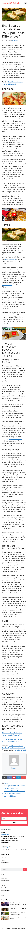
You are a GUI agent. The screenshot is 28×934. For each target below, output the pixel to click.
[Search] (25, 869)
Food (6, 783)
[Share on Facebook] (9, 777)
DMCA (3, 865)
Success (3, 885)
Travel (2, 892)
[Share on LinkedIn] (18, 777)
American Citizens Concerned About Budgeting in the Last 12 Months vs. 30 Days (13, 793)
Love (2, 895)
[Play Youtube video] (14, 214)
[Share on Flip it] (23, 777)
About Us (3, 857)
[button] (25, 3)
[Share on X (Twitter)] (4, 777)
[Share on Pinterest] (14, 777)
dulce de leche (7, 285)
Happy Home (4, 883)
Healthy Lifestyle (5, 880)
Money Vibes (4, 887)
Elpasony (14, 768)
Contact (3, 860)
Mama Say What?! (20, 750)
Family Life (4, 878)
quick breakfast (10, 259)
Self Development (5, 890)
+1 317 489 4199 (4, 847)
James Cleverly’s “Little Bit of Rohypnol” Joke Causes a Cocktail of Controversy (18, 904)
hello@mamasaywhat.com (7, 844)
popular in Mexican (15, 439)
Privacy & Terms (5, 862)
